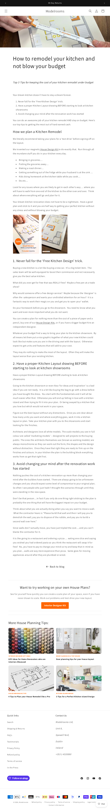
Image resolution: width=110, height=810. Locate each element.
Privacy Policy (13, 748)
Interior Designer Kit (55, 605)
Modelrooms (23, 802)
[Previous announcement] (5, 3)
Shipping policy (79, 802)
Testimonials (13, 741)
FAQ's (9, 735)
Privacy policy (50, 802)
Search (10, 722)
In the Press (12, 767)
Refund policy (13, 754)
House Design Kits (45, 322)
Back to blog (57, 566)
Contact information (56, 805)
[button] (6, 11)
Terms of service (14, 761)
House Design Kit (49, 149)
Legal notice (92, 802)
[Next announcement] (104, 3)
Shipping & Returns (16, 728)
